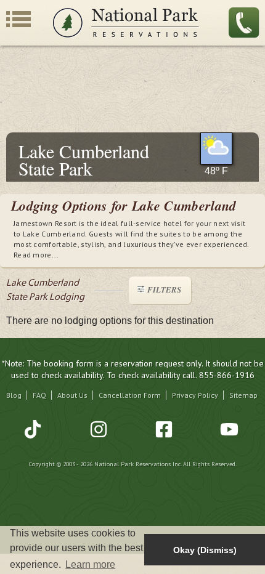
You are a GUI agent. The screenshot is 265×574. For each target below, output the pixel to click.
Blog (14, 395)
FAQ (39, 395)
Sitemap (243, 395)
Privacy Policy (195, 395)
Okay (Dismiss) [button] (205, 550)
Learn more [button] (90, 564)
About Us (72, 395)
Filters (164, 289)
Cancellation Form (130, 395)
